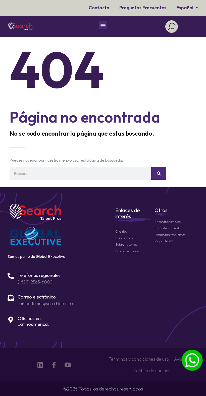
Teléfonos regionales (39, 275)
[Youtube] (68, 365)
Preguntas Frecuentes (142, 8)
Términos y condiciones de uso (139, 359)
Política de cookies (152, 370)
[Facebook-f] (54, 365)
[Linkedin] (40, 365)
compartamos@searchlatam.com (48, 303)
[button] (103, 25)
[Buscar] (158, 173)
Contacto (99, 8)
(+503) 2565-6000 (35, 281)
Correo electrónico (37, 297)
